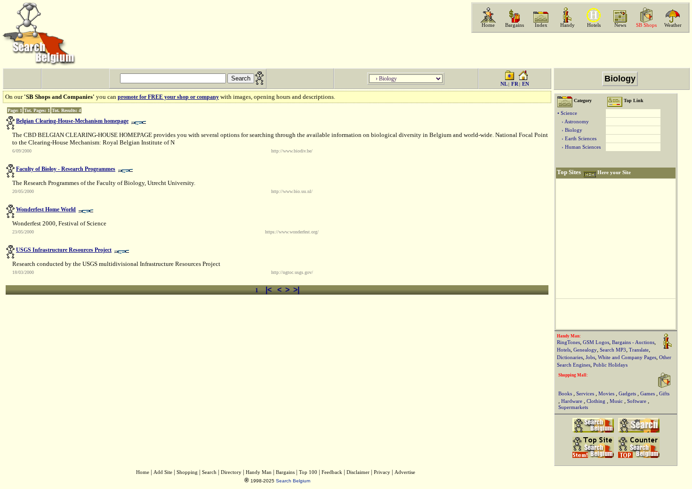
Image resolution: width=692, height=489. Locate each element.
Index (541, 25)
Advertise (404, 472)
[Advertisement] (579, 50)
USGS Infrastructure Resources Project (64, 250)
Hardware (572, 401)
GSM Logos (596, 342)
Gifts (664, 393)
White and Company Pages (627, 357)
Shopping (187, 472)
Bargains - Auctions (633, 342)
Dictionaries (570, 357)
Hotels (594, 25)
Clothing (597, 401)
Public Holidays (610, 365)
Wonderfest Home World (46, 209)
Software (637, 401)
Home (488, 25)
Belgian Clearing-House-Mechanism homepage (72, 121)
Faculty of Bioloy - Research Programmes (65, 169)
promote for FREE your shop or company (168, 97)
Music (617, 401)
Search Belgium (293, 480)
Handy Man (259, 472)
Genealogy (585, 350)
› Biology (569, 130)
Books (565, 393)
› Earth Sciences (576, 138)
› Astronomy (573, 121)
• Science (567, 113)
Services (585, 393)
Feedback (332, 472)
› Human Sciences (579, 147)
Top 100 (308, 472)
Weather (673, 25)
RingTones (568, 342)
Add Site (162, 472)
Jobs (590, 357)
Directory (231, 472)
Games (648, 393)
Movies (607, 393)
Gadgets (628, 393)
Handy (567, 25)
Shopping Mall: (573, 375)
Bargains (514, 25)
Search (209, 472)
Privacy (382, 472)
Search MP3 (613, 350)
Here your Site (614, 172)
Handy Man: (569, 336)
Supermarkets (573, 407)
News (620, 25)
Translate (639, 350)
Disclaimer (358, 472)
